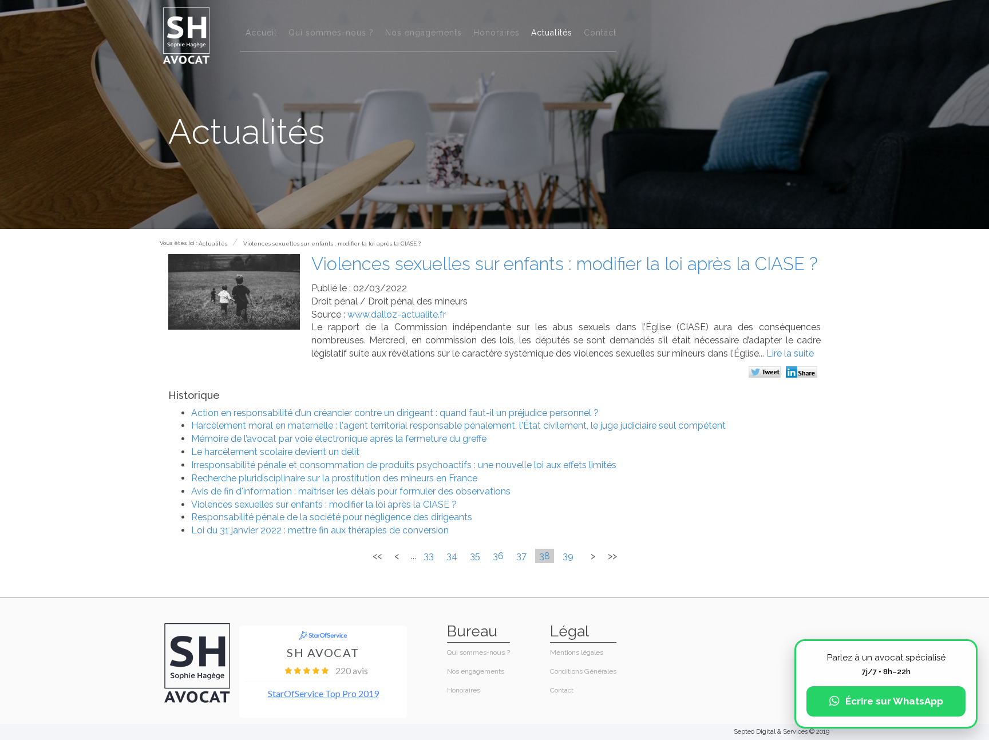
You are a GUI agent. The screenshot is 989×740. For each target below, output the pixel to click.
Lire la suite (790, 353)
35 (475, 556)
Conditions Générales (583, 671)
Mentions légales (576, 652)
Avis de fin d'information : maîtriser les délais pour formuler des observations (351, 491)
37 (521, 556)
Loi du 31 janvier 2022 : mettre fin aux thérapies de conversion (320, 530)
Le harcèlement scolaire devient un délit (275, 451)
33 (429, 556)
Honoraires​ (496, 32)
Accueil (261, 32)
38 (544, 556)
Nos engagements (423, 32)
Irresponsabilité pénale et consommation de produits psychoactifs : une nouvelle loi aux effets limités (403, 465)
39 (568, 556)
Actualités (551, 32)
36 (498, 556)
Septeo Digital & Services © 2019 (781, 731)
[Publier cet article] (766, 373)
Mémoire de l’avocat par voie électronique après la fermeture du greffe (338, 438)
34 (451, 556)
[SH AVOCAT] (186, 35)
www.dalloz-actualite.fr (396, 314)
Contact (600, 32)
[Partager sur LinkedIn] (803, 373)
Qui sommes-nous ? (331, 32)
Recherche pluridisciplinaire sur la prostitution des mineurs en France (334, 478)
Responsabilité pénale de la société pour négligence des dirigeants (331, 517)
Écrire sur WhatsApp (894, 701)
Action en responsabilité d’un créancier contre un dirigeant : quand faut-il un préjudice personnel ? (395, 412)
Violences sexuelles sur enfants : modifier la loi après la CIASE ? (332, 243)
